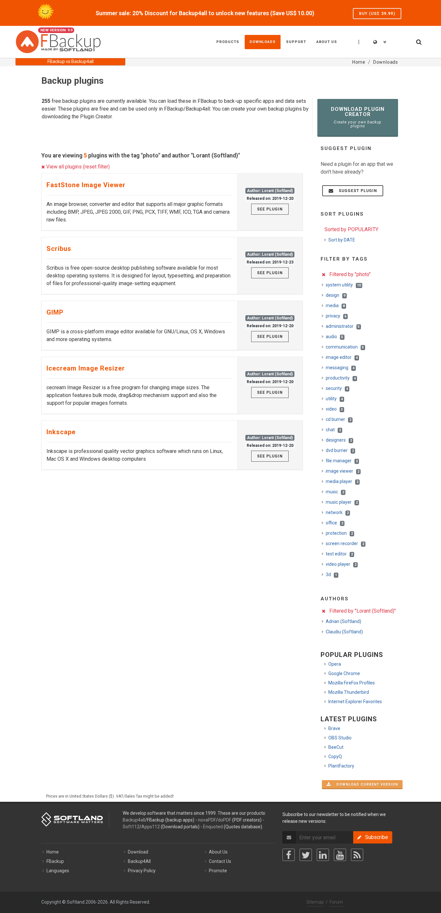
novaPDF (207, 819)
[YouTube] (340, 855)
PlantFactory (341, 765)
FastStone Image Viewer (86, 185)
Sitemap (315, 902)
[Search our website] (418, 41)
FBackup (55, 861)
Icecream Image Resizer (85, 368)
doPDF (224, 819)
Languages (57, 870)
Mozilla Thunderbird (348, 692)
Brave (334, 728)
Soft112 (131, 826)
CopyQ (335, 756)
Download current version (365, 784)
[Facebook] (288, 855)
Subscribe (374, 837)
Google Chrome (344, 673)
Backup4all (134, 819)
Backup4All (139, 861)
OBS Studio (340, 737)
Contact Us (220, 861)
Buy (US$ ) (377, 13)
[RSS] (357, 855)
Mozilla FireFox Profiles (351, 682)
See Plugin (270, 209)
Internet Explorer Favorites (355, 701)
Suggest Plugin (356, 190)
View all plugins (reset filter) (77, 167)
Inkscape (61, 432)
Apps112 (150, 826)
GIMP (55, 312)
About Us (218, 851)
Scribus (58, 248)
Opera (334, 664)
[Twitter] (306, 855)
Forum (336, 902)
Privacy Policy (142, 870)
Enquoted (213, 826)
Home (52, 851)
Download (138, 851)
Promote (218, 870)
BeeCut (336, 747)
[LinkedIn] (323, 855)
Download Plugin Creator (358, 117)
